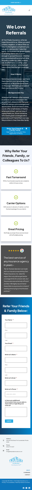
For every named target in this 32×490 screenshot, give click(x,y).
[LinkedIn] (29, 488)
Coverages (27, 472)
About (28, 470)
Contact (27, 474)
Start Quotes (15, 2)
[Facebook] (23, 488)
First (6, 330)
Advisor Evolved (25, 482)
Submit (9, 421)
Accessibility (11, 482)
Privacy (4, 482)
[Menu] (29, 10)
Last (6, 340)
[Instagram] (26, 488)
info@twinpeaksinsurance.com (14, 451)
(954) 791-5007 (10, 446)
